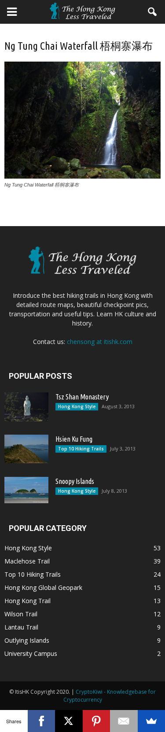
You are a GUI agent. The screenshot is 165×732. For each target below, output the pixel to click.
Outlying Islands (26, 640)
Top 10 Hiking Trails (81, 449)
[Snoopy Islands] (26, 490)
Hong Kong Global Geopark (43, 587)
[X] (69, 721)
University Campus (30, 653)
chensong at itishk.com (99, 341)
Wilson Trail (20, 614)
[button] (152, 12)
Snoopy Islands (74, 481)
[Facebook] (41, 721)
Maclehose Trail (27, 561)
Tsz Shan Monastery (82, 397)
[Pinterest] (96, 721)
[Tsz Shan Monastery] (26, 406)
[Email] (124, 721)
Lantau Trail (21, 627)
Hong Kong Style (76, 406)
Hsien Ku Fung (73, 439)
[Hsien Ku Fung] (26, 449)
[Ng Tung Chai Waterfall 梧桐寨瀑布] (82, 176)
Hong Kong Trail (27, 601)
